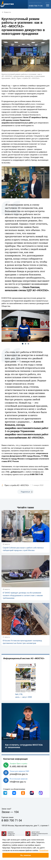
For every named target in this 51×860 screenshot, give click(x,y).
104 (16, 812)
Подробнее (43, 850)
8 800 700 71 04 (35, 5)
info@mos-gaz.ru (18, 781)
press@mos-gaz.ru (19, 773)
